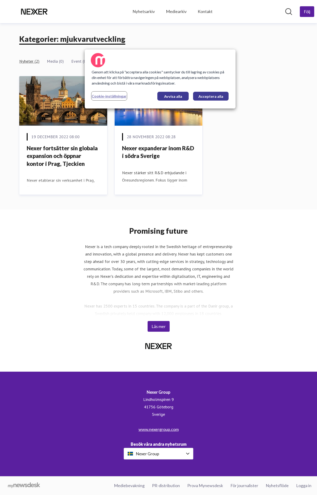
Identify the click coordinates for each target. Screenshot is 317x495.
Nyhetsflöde (277, 485)
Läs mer (159, 326)
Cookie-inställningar (109, 96)
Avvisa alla (173, 96)
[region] (160, 78)
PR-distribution (166, 485)
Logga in (303, 485)
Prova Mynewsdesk (205, 485)
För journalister (244, 485)
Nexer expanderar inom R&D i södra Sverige (158, 152)
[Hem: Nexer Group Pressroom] (34, 11)
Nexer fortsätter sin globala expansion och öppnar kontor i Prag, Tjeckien (62, 156)
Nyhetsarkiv (144, 11)
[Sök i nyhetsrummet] (288, 11)
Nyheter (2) (29, 61)
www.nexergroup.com (159, 429)
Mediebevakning (129, 485)
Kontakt (205, 11)
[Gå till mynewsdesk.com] (24, 485)
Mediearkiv (176, 11)
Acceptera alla (210, 96)
